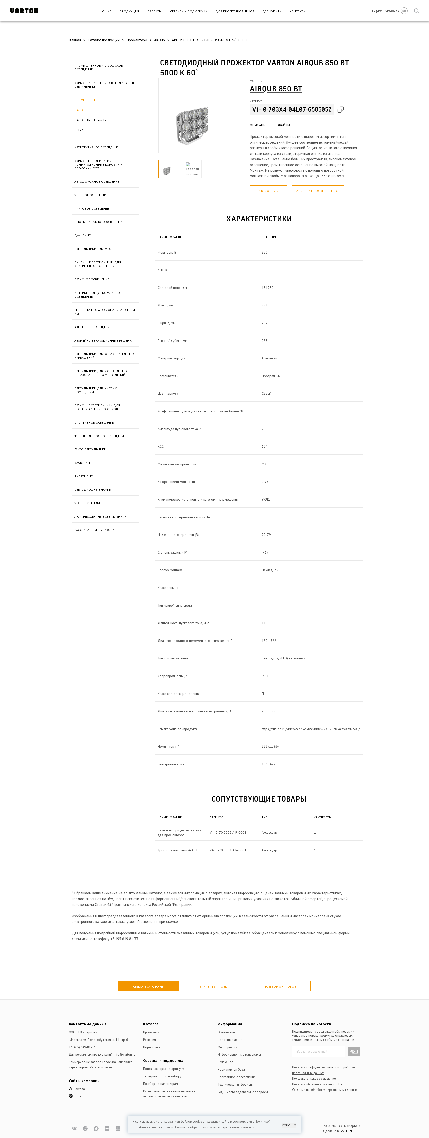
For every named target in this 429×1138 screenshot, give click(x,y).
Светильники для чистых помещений (95, 390)
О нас (106, 11)
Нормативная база (231, 1069)
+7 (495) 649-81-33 (82, 1047)
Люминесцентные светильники (100, 516)
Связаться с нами (148, 986)
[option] (196, 115)
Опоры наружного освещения (99, 222)
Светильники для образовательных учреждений (104, 355)
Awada (80, 1089)
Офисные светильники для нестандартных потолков (97, 407)
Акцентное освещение (92, 327)
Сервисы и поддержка (188, 11)
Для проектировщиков (234, 11)
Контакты (298, 11)
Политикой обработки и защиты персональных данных (214, 1127)
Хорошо (289, 1125)
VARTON (346, 1131)
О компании (226, 1032)
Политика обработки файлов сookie (317, 1084)
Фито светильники (90, 449)
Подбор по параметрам (160, 1084)
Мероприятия (227, 1047)
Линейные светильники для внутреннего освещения (97, 264)
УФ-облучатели (87, 503)
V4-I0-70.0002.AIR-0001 (228, 832)
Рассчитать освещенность (318, 191)
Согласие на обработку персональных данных (324, 1090)
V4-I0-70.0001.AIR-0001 (228, 850)
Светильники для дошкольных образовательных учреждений (100, 373)
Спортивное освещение (94, 422)
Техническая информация (236, 1084)
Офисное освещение (91, 279)
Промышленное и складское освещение (98, 67)
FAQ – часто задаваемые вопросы (243, 1092)
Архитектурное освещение (96, 147)
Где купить (272, 11)
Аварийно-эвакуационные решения (103, 340)
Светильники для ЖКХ (92, 249)
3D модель (268, 191)
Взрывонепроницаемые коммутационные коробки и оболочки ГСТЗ (98, 164)
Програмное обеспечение (237, 1077)
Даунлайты (83, 235)
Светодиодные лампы (93, 489)
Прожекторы (84, 100)
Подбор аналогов (280, 986)
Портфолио (151, 1047)
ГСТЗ (78, 1096)
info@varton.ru (124, 1054)
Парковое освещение (92, 208)
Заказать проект (214, 986)
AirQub (81, 110)
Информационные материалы (239, 1054)
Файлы (284, 125)
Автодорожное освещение (96, 181)
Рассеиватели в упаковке (95, 530)
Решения (149, 1040)
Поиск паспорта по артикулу (163, 1069)
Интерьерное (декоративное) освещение (98, 294)
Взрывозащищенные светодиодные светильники (104, 84)
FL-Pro (81, 130)
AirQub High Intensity (91, 120)
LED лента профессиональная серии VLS (104, 311)
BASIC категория (87, 463)
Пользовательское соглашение (314, 1078)
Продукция (129, 11)
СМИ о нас (225, 1062)
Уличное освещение (91, 195)
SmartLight (83, 476)
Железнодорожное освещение (100, 436)
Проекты (154, 11)
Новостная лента (230, 1040)
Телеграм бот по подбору (162, 1076)
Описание (259, 125)
